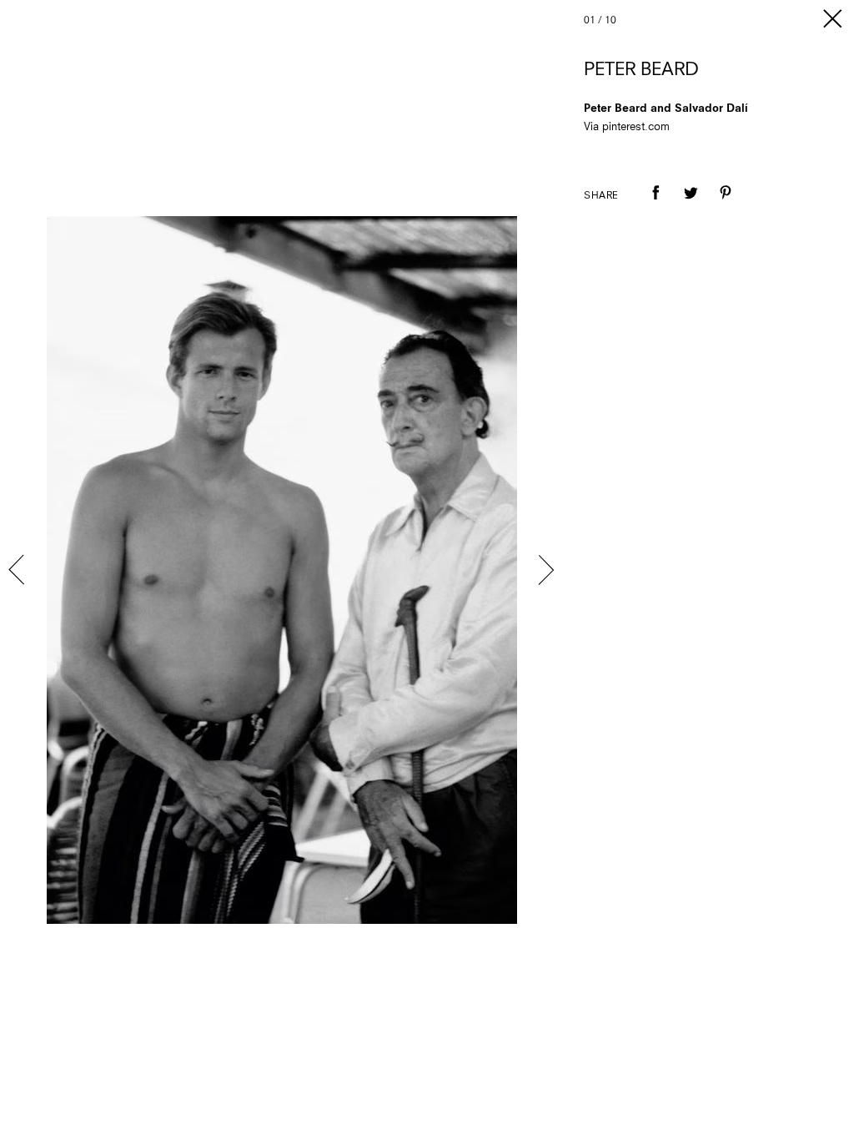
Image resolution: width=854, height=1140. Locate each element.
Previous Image (18, 570)
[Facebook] (655, 204)
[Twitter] (690, 204)
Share (601, 196)
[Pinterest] (725, 204)
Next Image (545, 570)
